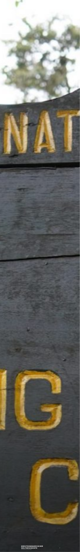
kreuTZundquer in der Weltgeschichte (32, 547)
